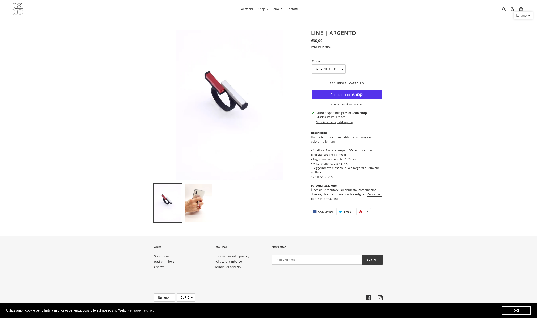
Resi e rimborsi (164, 262)
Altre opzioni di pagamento (346, 104)
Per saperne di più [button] (141, 310)
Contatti (159, 267)
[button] (523, 15)
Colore (316, 61)
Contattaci (374, 194)
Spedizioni (161, 256)
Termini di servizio (228, 267)
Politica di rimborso (228, 262)
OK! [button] (516, 310)
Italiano (163, 297)
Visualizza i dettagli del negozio (334, 122)
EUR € (185, 297)
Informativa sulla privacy (232, 256)
